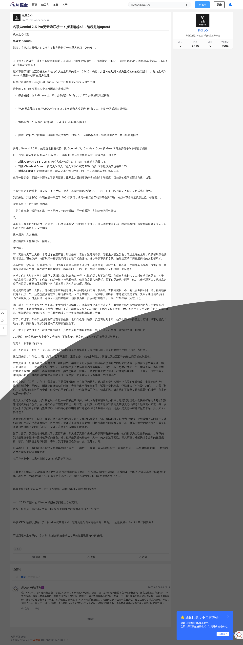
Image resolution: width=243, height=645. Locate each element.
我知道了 (223, 634)
